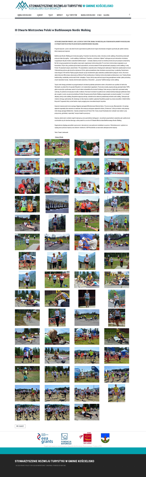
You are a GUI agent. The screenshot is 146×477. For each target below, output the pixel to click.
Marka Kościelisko (88, 15)
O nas (99, 15)
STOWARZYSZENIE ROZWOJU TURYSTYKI (71, 6)
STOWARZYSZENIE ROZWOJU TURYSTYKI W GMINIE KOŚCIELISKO (54, 461)
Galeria (106, 15)
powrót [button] (21, 426)
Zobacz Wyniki (59, 137)
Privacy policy (25, 465)
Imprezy (60, 15)
